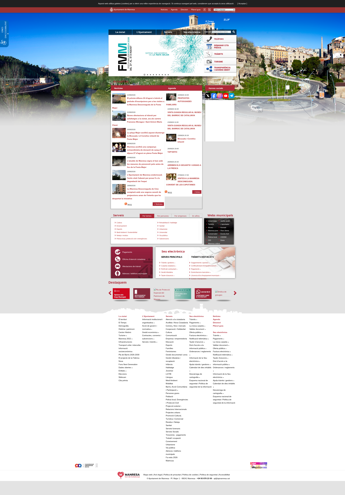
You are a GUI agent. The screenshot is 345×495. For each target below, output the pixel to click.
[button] (109, 293)
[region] (220, 22)
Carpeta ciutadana (168, 266)
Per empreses (180, 216)
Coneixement (171, 441)
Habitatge (170, 367)
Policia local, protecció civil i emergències (132, 239)
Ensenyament (122, 226)
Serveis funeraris (173, 428)
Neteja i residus (122, 235)
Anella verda (225, 221)
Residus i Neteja (173, 422)
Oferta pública (195, 332)
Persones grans (172, 393)
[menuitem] (130, 348)
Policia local (212, 237)
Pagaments (195, 269)
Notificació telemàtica (198, 339)
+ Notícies (158, 204)
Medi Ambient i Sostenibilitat (127, 232)
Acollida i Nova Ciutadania (177, 323)
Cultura (119, 223)
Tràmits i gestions (167, 263)
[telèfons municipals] (220, 39)
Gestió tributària (167, 272)
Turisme (211, 224)
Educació (170, 342)
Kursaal (223, 227)
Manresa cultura (214, 244)
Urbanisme (163, 229)
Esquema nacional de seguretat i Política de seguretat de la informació (200, 383)
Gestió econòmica (150, 332)
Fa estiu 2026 (171, 457)
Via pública (163, 235)
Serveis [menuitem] (168, 32)
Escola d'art (224, 234)
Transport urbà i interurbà (129, 345)
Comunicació (171, 335)
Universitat (163, 232)
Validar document (196, 329)
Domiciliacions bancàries (200, 272)
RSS (129, 205)
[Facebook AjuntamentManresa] (204, 11)
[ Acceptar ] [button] (242, 3)
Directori (184, 9)
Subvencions (164, 239)
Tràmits (192, 319)
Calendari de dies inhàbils (200, 367)
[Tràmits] (220, 54)
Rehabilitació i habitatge (168, 223)
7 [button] (162, 74)
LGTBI (168, 374)
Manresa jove (213, 231)
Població (169, 396)
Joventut (169, 371)
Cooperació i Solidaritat (176, 329)
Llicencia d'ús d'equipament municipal (205, 275)
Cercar (208, 31)
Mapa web (147, 475)
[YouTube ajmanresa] (225, 95)
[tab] (147, 216)
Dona (222, 240)
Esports (119, 229)
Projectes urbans (173, 412)
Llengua (169, 377)
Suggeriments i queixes (199, 263)
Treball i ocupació (173, 438)
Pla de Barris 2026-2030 (129, 355)
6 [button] (159, 74)
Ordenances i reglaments (200, 351)
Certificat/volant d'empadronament (203, 266)
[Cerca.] (234, 32)
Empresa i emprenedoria (176, 339)
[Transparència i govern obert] (220, 68)
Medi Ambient (171, 380)
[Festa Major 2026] (156, 54)
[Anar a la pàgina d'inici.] (122, 11)
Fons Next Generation (128, 364)
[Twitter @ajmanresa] (209, 11)
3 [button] (150, 74)
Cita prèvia (123, 380)
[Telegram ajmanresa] (231, 95)
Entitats (122, 371)
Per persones (163, 216)
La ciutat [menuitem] (120, 32)
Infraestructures (125, 342)
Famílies (169, 348)
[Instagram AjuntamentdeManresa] (219, 95)
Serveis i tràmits (149, 342)
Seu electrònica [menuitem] (192, 32)
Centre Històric (125, 332)
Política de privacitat (172, 475)
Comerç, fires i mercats (176, 326)
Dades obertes (125, 367)
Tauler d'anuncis (167, 275)
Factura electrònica (197, 335)
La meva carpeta (196, 326)
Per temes (146, 216)
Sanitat (161, 226)
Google (233, 11)
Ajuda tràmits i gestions (199, 364)
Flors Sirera (224, 231)
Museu (210, 227)
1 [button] (144, 74)
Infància (169, 364)
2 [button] (147, 74)
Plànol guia (196, 9)
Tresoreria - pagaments (176, 435)
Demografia (124, 326)
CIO (209, 240)
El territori (123, 319)
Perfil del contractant (168, 269)
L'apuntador (224, 224)
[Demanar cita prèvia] (220, 46)
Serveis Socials (172, 432)
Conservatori (213, 234)
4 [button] (153, 74)
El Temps (122, 323)
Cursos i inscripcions (198, 279)
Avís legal (158, 475)
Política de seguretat (208, 475)
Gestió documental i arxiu (176, 355)
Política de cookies (190, 475)
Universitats (212, 221)
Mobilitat (169, 383)
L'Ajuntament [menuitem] (144, 32)
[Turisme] (220, 61)
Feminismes (171, 351)
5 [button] (156, 74)
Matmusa (170, 461)
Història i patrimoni (126, 329)
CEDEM (223, 237)
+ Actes (197, 192)
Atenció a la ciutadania (175, 319)
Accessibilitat (224, 475)
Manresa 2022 (125, 339)
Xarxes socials (216, 88)
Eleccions (123, 374)
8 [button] (165, 74)
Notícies (164, 9)
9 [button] (168, 74)
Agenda (174, 9)
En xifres (196, 216)
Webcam (122, 377)
